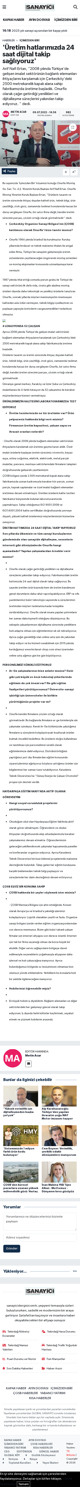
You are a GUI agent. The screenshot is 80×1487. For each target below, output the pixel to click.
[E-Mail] (28, 1064)
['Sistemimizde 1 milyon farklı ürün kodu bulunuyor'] (20, 1135)
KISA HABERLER (40, 1398)
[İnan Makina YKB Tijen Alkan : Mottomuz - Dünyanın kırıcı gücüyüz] (59, 1172)
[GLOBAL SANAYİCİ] (39, 7)
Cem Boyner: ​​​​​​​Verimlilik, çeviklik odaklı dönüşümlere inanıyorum (59, 1152)
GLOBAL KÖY (12, 1455)
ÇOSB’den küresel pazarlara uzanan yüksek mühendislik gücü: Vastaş (20, 1188)
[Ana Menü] (4, 7)
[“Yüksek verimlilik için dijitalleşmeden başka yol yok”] (20, 1096)
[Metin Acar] (12, 1058)
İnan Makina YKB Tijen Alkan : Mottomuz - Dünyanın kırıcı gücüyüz (58, 1188)
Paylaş (12, 171)
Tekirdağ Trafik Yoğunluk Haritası (59, 1347)
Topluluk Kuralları (19, 1463)
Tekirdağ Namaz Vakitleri (15, 1347)
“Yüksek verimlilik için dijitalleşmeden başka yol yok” (18, 1112)
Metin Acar (33, 1055)
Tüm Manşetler (55, 1359)
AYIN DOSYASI (39, 20)
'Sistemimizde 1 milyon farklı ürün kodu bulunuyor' (18, 1152)
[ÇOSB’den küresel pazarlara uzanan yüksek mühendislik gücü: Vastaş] (20, 1172)
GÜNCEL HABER (49, 1451)
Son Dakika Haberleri (20, 1368)
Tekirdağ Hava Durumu (61, 1331)
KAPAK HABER (13, 20)
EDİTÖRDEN (24, 1451)
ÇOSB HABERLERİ (25, 1393)
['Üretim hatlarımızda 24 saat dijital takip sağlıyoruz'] (40, 143)
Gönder (11, 1248)
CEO (7, 1451)
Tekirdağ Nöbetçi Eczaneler (16, 1333)
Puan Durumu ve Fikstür (21, 1359)
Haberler (9, 40)
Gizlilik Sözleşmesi (43, 1455)
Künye (33, 1459)
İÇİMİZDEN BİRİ (65, 20)
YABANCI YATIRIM (52, 1393)
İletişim (13, 1459)
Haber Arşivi (54, 1368)
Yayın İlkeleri (50, 1463)
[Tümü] (75, 1271)
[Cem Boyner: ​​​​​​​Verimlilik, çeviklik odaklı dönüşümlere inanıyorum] (59, 1135)
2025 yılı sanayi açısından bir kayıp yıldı (35, 30)
